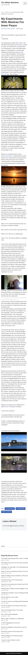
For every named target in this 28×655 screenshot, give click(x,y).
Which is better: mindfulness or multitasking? (12, 618)
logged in (11, 525)
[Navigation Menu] (25, 3)
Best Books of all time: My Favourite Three (12, 631)
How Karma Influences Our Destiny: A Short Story (14, 605)
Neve (7, 653)
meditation (20, 43)
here (3, 501)
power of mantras (6, 511)
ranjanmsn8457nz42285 (9, 28)
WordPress (19, 653)
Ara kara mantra (9, 508)
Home (2, 12)
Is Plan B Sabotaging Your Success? (10, 622)
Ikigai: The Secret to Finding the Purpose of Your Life (14, 571)
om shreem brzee (20, 508)
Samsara (4, 74)
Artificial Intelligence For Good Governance (12, 635)
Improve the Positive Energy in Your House (12, 610)
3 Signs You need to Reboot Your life (10, 640)
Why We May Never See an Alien (9, 597)
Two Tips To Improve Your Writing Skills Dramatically (14, 601)
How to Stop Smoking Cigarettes (9, 614)
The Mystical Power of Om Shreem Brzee (11, 580)
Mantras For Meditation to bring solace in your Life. (14, 627)
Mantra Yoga (8, 12)
